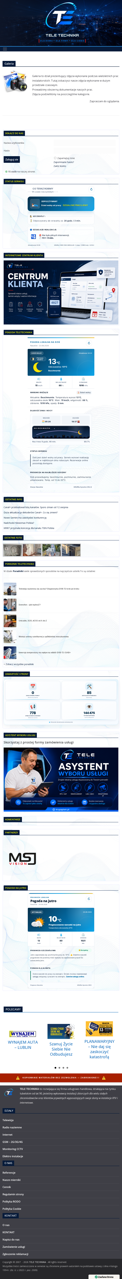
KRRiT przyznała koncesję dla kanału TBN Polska (29, 528)
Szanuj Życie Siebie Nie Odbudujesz (61, 1049)
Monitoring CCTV (13, 1149)
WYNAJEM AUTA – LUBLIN (23, 1044)
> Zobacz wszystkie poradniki (19, 664)
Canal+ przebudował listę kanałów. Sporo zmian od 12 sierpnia (36, 507)
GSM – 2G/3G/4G (13, 1142)
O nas (6, 1225)
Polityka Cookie (12, 1209)
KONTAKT (8, 1232)
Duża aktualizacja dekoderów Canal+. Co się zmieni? (31, 512)
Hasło (7, 150)
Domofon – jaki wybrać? (30, 605)
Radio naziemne (12, 1127)
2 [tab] (59, 1068)
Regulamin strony (13, 1194)
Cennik (7, 1187)
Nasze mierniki (11, 1180)
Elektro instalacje (13, 1156)
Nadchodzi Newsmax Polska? (19, 522)
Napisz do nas (11, 1239)
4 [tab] (67, 1068)
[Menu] (5, 49)
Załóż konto (60, 166)
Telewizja (8, 1120)
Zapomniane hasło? (64, 162)
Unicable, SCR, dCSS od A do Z (33, 621)
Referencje (9, 1172)
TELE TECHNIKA (62, 35)
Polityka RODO (11, 1201)
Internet (7, 1134)
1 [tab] (55, 1068)
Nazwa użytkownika (14, 142)
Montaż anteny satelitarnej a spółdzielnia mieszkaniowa (44, 637)
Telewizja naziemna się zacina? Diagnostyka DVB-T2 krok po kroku (49, 589)
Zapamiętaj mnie (66, 158)
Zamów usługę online (75, 977)
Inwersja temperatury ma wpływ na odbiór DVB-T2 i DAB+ (45, 653)
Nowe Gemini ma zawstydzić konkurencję (25, 517)
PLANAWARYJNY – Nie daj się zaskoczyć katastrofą (99, 1049)
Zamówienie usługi (14, 1247)
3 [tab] (63, 1068)
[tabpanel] (23, 1040)
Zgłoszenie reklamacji (15, 1254)
